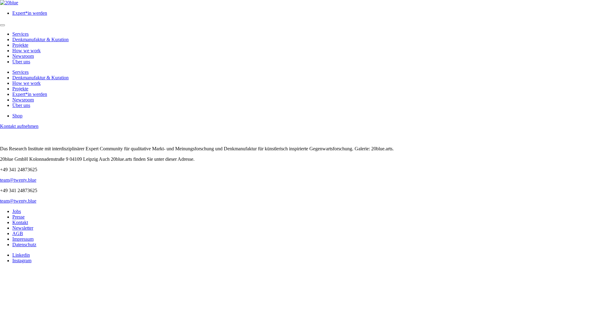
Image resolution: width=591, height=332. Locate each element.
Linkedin (21, 255)
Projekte (20, 45)
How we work (26, 50)
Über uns (21, 61)
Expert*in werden (29, 13)
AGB (17, 233)
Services (20, 34)
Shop (17, 115)
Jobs (16, 211)
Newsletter (22, 228)
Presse (18, 216)
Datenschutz (24, 244)
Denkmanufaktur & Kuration (40, 39)
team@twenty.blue (18, 180)
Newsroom (23, 56)
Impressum (23, 239)
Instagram (21, 260)
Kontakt (20, 222)
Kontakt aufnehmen (19, 126)
